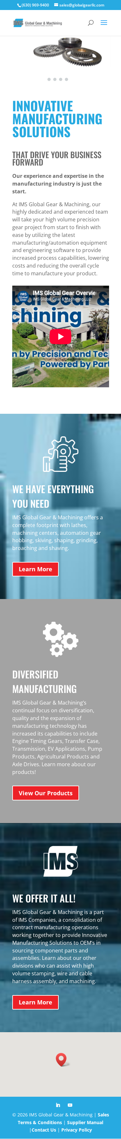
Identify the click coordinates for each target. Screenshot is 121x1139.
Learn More (35, 569)
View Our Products (46, 793)
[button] (49, 79)
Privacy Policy (76, 1130)
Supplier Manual (85, 1122)
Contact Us (44, 1130)
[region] (60, 58)
